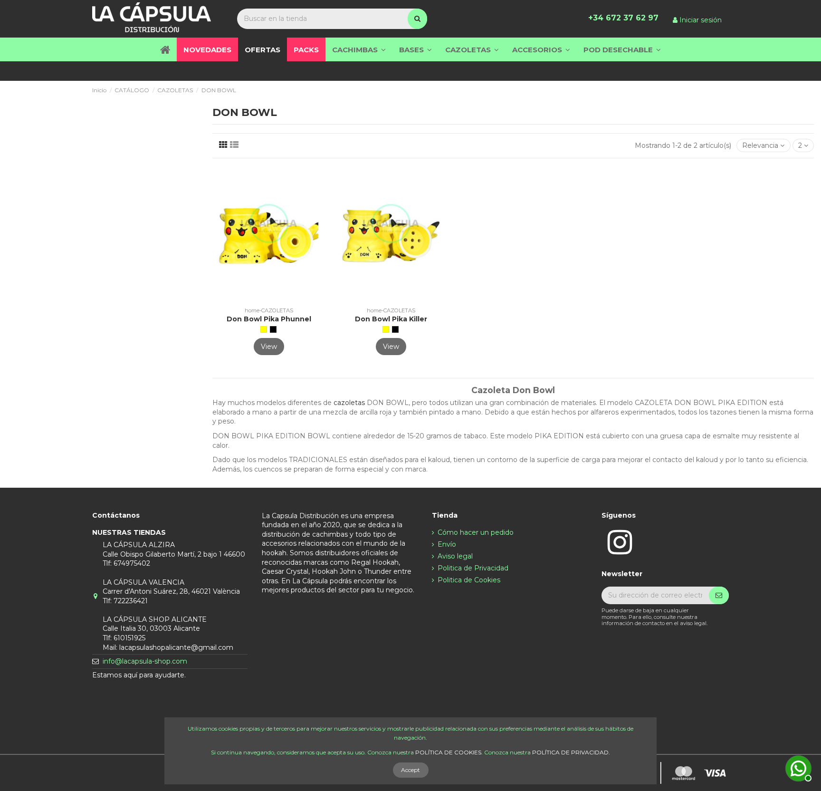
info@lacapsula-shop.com (145, 661)
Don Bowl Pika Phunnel (269, 319)
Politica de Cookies (469, 580)
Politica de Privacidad (473, 568)
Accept (410, 769)
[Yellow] (263, 329)
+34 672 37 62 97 (623, 17)
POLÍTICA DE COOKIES (448, 752)
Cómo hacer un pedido (476, 532)
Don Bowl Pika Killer (391, 319)
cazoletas (350, 402)
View (269, 346)
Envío (447, 544)
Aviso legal (455, 556)
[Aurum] (273, 329)
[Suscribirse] (719, 596)
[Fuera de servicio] (797, 767)
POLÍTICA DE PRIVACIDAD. (571, 752)
